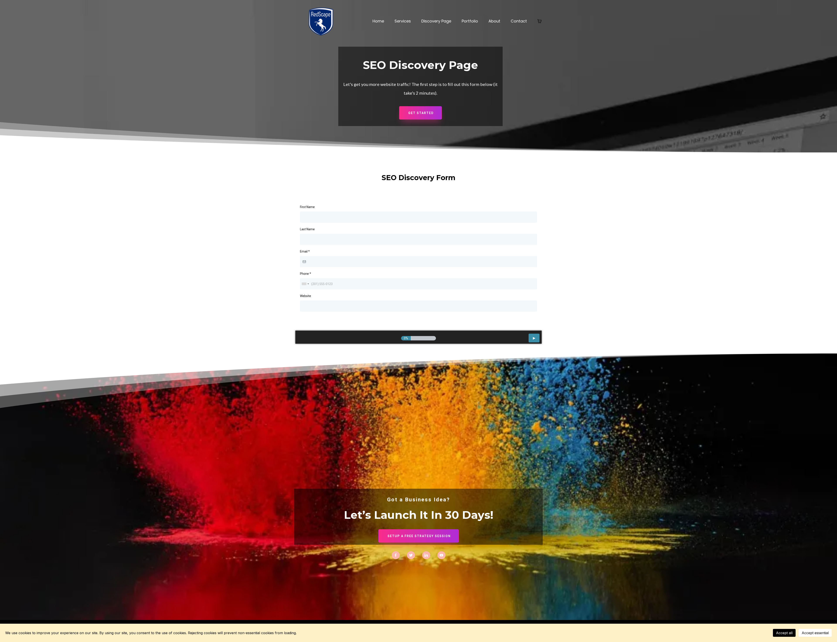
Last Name (307, 229)
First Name (307, 207)
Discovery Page (436, 21)
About (494, 21)
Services (403, 21)
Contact (519, 21)
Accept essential (815, 633)
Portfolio (470, 21)
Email (305, 251)
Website (305, 296)
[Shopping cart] (539, 21)
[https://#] (395, 555)
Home (378, 21)
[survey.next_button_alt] (534, 338)
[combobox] (305, 283)
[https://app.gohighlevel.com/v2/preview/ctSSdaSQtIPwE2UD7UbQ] (322, 20)
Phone (305, 273)
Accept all (784, 633)
